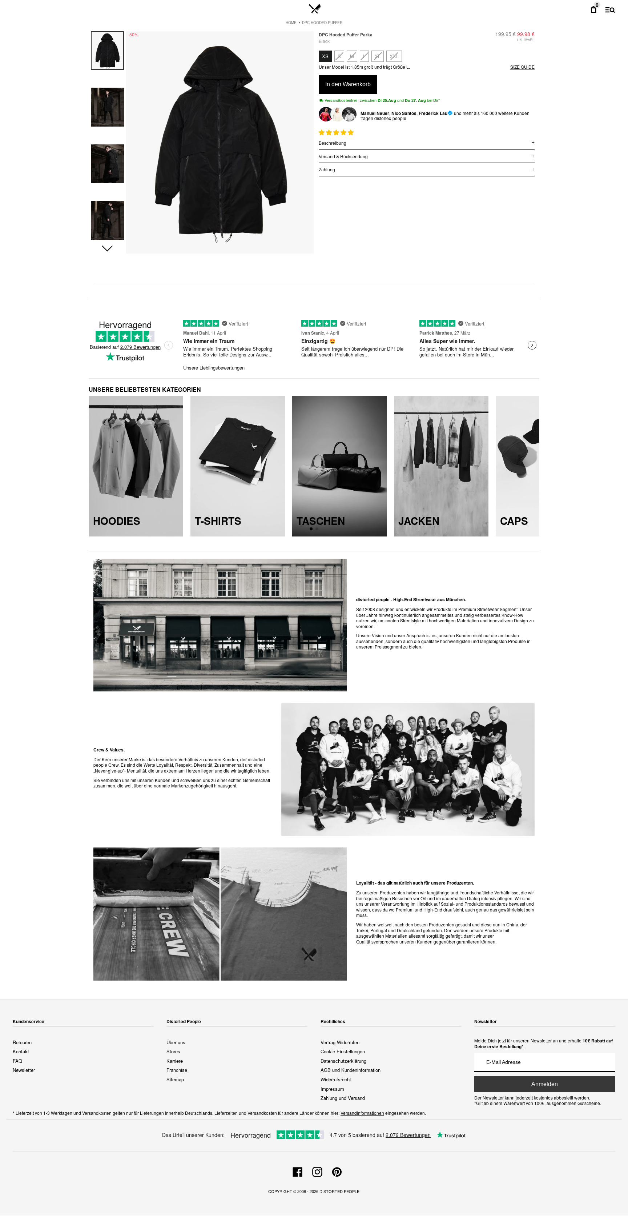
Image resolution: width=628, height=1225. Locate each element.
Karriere (174, 1060)
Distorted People (339, 1191)
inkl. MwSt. (526, 39)
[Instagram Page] (317, 1171)
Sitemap (175, 1079)
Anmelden (544, 1084)
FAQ (17, 1060)
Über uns (175, 1042)
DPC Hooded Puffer (322, 22)
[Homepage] (315, 9)
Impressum (332, 1088)
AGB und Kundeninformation (351, 1069)
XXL (394, 56)
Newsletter (24, 1069)
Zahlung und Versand (343, 1097)
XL (378, 56)
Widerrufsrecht (336, 1079)
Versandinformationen (362, 1113)
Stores (173, 1051)
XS (325, 56)
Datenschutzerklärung (343, 1060)
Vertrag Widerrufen (340, 1042)
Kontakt (21, 1051)
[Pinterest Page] (337, 1171)
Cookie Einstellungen (343, 1051)
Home (291, 22)
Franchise (176, 1069)
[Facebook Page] (298, 1171)
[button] (107, 249)
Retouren (22, 1042)
